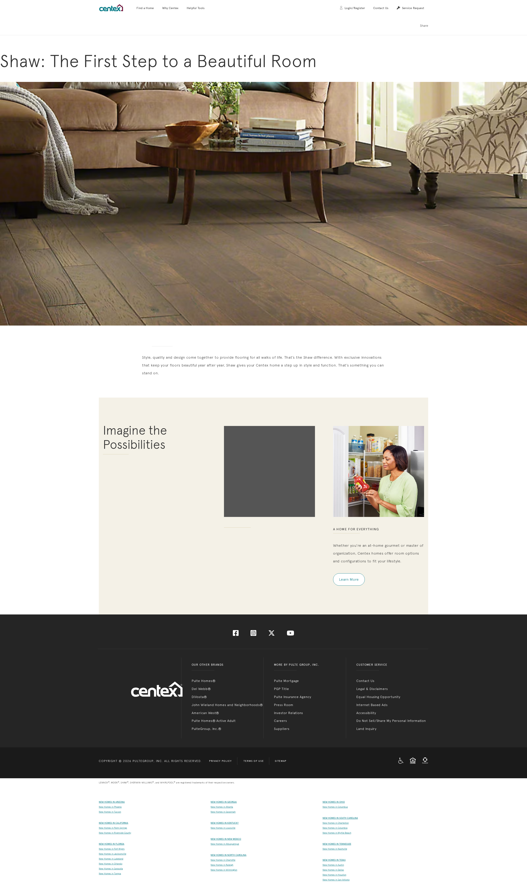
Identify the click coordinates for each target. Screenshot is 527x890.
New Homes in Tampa (110, 873)
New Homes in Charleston (336, 823)
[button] (145, 8)
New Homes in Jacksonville (112, 854)
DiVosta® (199, 697)
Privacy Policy (220, 761)
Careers (280, 721)
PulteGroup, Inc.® (206, 729)
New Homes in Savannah (223, 812)
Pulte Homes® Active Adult (214, 721)
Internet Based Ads (372, 705)
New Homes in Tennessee (337, 844)
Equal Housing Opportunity (378, 697)
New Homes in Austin (333, 865)
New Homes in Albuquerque (225, 844)
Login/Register (355, 8)
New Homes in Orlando (110, 863)
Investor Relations (288, 713)
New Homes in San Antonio (336, 879)
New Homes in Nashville (335, 849)
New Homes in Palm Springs (113, 828)
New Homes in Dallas (333, 870)
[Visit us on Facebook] (236, 634)
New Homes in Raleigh (222, 865)
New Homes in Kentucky (225, 823)
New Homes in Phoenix (110, 807)
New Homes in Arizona (112, 802)
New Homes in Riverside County (115, 833)
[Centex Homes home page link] (111, 8)
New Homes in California (113, 823)
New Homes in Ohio (334, 802)
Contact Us (380, 8)
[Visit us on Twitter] (271, 634)
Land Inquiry (366, 729)
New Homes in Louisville (223, 828)
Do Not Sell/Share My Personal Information (391, 721)
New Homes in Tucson (110, 812)
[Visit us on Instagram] (253, 634)
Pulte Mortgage (286, 681)
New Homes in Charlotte (223, 860)
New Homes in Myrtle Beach (337, 833)
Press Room (283, 705)
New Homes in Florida (111, 844)
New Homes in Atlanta (222, 807)
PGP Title (281, 689)
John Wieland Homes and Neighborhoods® (227, 705)
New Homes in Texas (334, 860)
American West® (205, 713)
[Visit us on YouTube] (290, 634)
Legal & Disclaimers (372, 689)
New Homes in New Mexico (226, 839)
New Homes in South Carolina (340, 818)
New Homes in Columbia (335, 828)
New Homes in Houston (334, 875)
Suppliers (281, 729)
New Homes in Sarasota (111, 868)
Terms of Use (254, 761)
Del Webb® (201, 689)
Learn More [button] (349, 579)
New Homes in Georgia (224, 802)
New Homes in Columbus (335, 807)
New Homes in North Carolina (228, 855)
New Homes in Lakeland (111, 858)
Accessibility (366, 713)
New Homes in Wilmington (224, 870)
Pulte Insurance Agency (292, 697)
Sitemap (281, 761)
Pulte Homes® (204, 681)
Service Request (413, 8)
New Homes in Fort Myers (112, 849)
